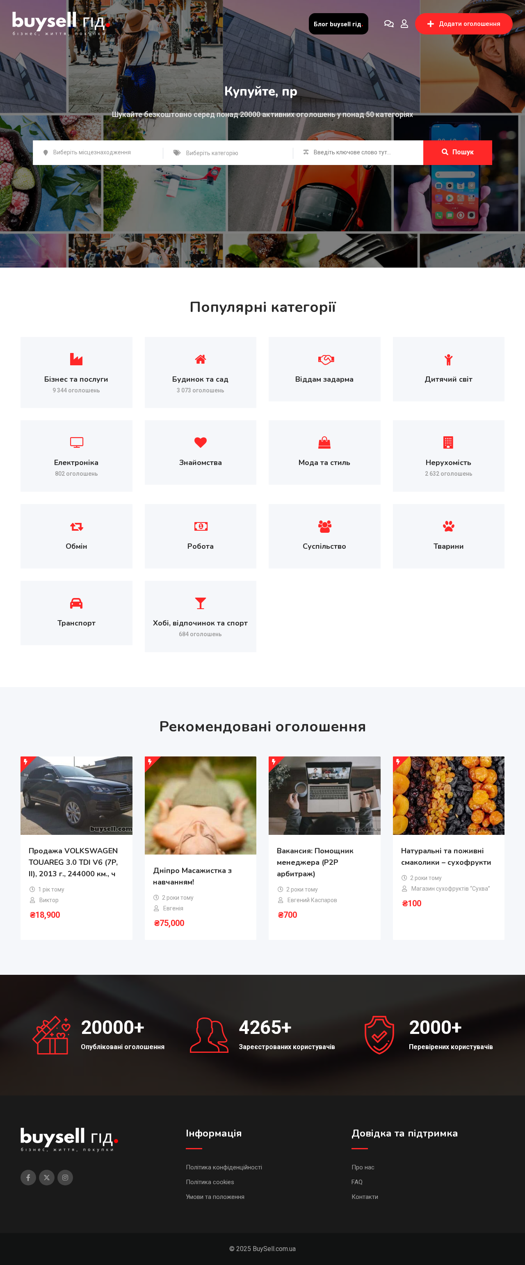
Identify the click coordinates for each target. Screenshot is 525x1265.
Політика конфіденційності (224, 1167)
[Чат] (389, 24)
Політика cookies (210, 1182)
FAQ (357, 1182)
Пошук (463, 152)
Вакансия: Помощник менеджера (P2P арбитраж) (315, 862)
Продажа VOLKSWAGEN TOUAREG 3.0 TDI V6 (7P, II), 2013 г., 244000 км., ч (73, 862)
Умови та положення (215, 1197)
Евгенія (173, 908)
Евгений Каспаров (312, 900)
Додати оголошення (469, 24)
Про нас (363, 1167)
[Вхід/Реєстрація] (404, 24)
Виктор (49, 900)
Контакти (365, 1197)
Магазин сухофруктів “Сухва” (450, 888)
